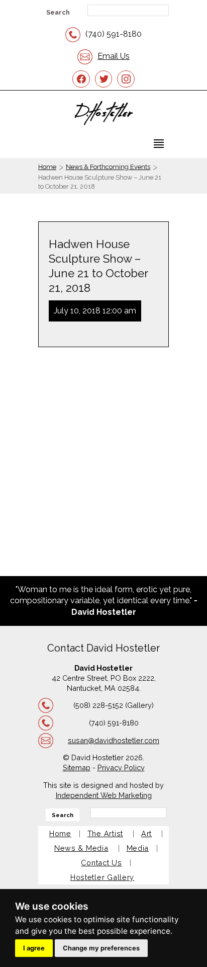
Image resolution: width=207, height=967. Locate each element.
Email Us (113, 56)
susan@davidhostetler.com (113, 740)
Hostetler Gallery (102, 877)
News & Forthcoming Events (108, 167)
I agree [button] (34, 948)
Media (138, 848)
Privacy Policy (121, 767)
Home (47, 167)
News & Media (81, 848)
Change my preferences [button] (101, 948)
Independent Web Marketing (104, 795)
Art (146, 833)
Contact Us (101, 862)
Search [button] (58, 12)
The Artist (105, 833)
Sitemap (76, 767)
